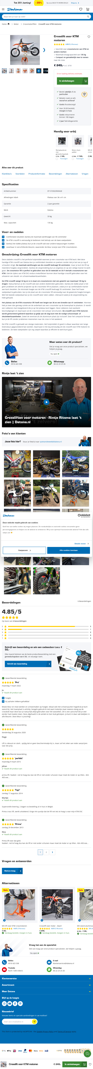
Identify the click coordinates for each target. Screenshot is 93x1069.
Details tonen (80, 544)
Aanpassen (23, 550)
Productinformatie (36, 173)
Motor (16, 24)
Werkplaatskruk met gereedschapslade (62, 152)
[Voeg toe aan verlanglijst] (89, 37)
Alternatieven (72, 173)
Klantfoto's (7, 173)
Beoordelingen (55, 173)
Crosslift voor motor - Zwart (50, 926)
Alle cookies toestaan (69, 550)
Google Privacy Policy (45, 1031)
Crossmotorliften (30, 24)
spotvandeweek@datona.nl (51, 441)
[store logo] (15, 9)
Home (4, 24)
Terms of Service (64, 1031)
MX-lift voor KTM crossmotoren (14, 926)
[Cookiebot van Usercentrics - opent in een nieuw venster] (79, 516)
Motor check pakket (76, 151)
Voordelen (20, 173)
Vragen (85, 173)
